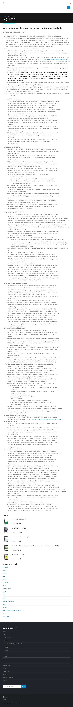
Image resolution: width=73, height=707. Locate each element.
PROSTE (5, 607)
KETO (4, 585)
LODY (4, 598)
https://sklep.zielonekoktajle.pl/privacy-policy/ (47, 419)
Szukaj (23, 686)
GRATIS (4, 573)
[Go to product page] (6, 521)
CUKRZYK (5, 567)
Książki (4, 592)
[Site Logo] (7, 6)
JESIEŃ (4, 579)
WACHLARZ (6, 616)
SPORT (4, 613)
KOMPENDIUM (7, 589)
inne (4, 576)
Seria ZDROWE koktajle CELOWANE (12, 610)
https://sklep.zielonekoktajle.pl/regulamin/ (55, 59)
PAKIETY (5, 604)
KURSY (4, 595)
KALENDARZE (6, 582)
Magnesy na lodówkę (8, 601)
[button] (66, 4)
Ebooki (4, 570)
